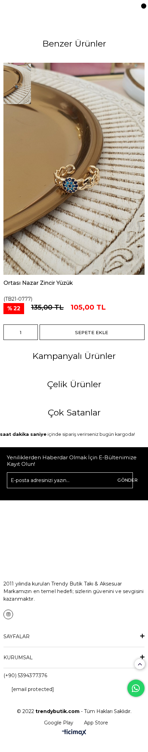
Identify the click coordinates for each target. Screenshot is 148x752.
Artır (33, 332)
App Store (96, 723)
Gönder (127, 480)
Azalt (8, 332)
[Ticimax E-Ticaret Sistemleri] (74, 732)
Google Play (58, 723)
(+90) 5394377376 (25, 675)
